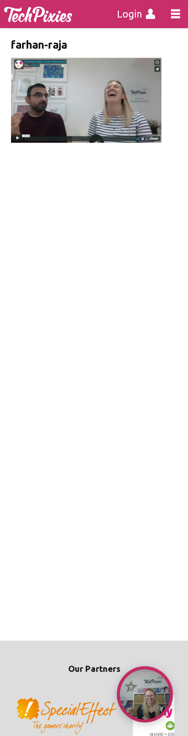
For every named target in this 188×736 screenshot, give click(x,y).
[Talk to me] (145, 694)
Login (129, 14)
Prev (24, 716)
